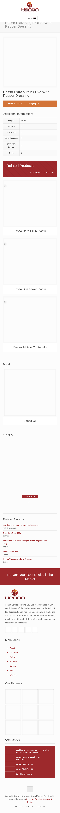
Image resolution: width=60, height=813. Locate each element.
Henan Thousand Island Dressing (17, 559)
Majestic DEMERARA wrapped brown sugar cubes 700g (25, 542)
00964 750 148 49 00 (24, 769)
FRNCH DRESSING (11, 551)
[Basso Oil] (30, 393)
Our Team (14, 652)
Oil (38, 103)
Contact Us (40, 806)
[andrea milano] (13, 696)
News (12, 670)
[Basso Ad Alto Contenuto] (30, 320)
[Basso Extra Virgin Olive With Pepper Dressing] (31, 62)
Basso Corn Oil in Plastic (30, 231)
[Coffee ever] (30, 712)
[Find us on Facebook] (8, 630)
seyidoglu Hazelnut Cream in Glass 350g (21, 525)
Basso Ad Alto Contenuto (30, 347)
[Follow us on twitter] (15, 630)
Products (13, 661)
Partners (13, 657)
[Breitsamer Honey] (13, 712)
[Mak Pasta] (30, 727)
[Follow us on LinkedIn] (28, 630)
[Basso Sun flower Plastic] (30, 261)
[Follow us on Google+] (22, 630)
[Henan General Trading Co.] (30, 7)
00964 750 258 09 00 (24, 764)
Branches (13, 675)
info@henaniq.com (24, 774)
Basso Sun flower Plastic (30, 289)
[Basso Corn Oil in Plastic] (30, 203)
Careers (13, 666)
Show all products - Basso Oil (41, 173)
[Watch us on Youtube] (35, 630)
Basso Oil (18, 103)
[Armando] (13, 727)
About (12, 648)
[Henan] (30, 696)
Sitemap (29, 806)
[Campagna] (46, 712)
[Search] (23, 18)
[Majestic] (46, 727)
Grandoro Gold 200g (12, 533)
